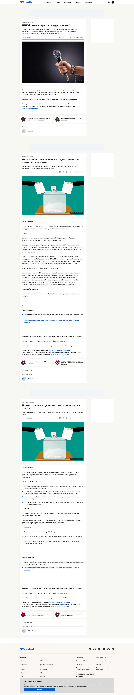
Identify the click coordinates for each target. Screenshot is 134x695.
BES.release (79, 657)
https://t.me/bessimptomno (59, 350)
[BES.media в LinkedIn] (99, 649)
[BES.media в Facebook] (90, 649)
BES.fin (58, 2)
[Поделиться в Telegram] (70, 37)
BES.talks (22, 676)
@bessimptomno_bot (30, 108)
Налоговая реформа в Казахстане (46, 665)
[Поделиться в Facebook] (64, 37)
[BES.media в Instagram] (94, 649)
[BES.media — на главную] (26, 2)
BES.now (48, 2)
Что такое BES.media (102, 657)
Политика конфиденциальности (82, 669)
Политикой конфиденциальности (65, 686)
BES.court (78, 2)
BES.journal (43, 669)
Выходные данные (101, 661)
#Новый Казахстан (27, 370)
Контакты (79, 664)
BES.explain (23, 673)
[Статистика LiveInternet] (97, 673)
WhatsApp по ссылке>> (61, 341)
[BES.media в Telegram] (104, 649)
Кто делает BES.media (82, 661)
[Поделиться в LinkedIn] (60, 37)
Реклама (98, 664)
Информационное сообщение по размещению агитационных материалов (85, 674)
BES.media (29, 37)
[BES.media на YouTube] (108, 649)
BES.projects (88, 2)
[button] (109, 2)
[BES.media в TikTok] (113, 649)
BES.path (42, 676)
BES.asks (42, 673)
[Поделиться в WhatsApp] (67, 37)
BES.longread (67, 2)
